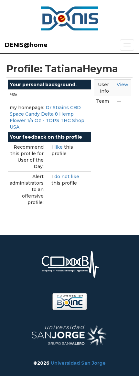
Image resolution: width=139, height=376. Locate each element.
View (122, 84)
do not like (66, 176)
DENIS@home (26, 45)
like (59, 147)
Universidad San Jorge (78, 363)
